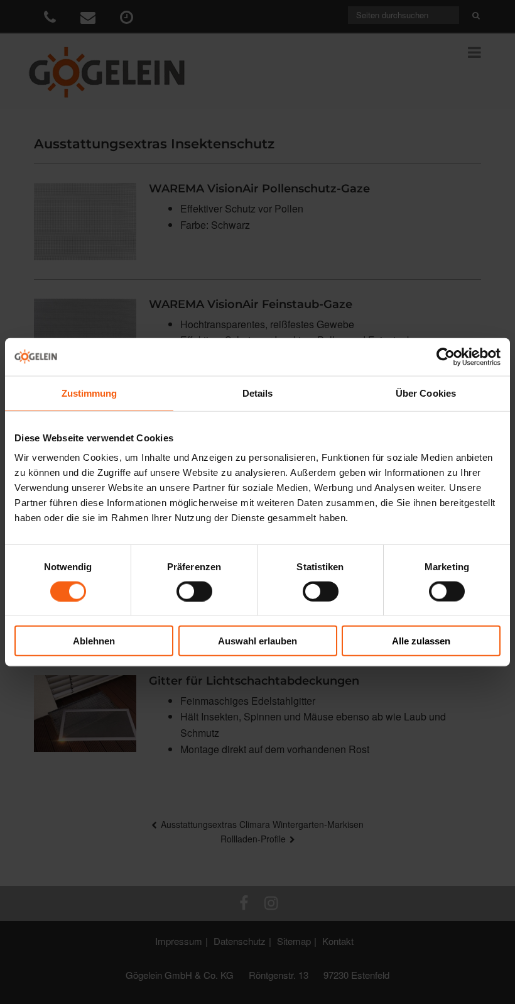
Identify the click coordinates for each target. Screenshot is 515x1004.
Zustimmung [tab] (89, 392)
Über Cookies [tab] (426, 392)
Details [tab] (257, 392)
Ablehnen (94, 641)
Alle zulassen (421, 641)
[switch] (194, 591)
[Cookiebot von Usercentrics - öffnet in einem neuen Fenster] (446, 356)
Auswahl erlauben (257, 641)
